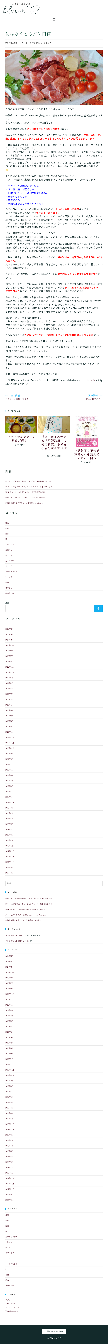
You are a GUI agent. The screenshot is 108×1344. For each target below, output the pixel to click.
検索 (7, 603)
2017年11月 (9, 856)
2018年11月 (9, 802)
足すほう (47, 43)
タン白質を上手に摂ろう (14, 935)
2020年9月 (9, 694)
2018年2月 (9, 840)
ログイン (8, 1300)
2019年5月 (9, 775)
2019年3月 (9, 786)
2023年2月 (9, 661)
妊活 (7, 523)
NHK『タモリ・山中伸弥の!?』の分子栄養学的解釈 (25, 492)
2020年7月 (9, 699)
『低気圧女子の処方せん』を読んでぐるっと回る (87, 454)
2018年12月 (9, 797)
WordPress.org (11, 1311)
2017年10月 (9, 862)
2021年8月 (9, 688)
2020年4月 (9, 715)
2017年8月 (9, 873)
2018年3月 (9, 835)
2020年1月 (9, 732)
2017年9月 (9, 867)
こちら (91, 380)
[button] (54, 19)
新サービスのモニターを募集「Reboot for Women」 (26, 497)
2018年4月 (9, 829)
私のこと (8, 588)
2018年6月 (9, 818)
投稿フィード (10, 1303)
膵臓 (7, 533)
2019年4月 (9, 780)
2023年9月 (9, 650)
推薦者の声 (9, 593)
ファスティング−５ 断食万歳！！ (21, 438)
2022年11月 (9, 672)
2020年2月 (9, 726)
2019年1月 (9, 791)
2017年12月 (9, 851)
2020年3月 (9, 721)
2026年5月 (9, 629)
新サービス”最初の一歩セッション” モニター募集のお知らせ (28, 481)
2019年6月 (9, 770)
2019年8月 (9, 759)
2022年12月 (9, 667)
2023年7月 (9, 656)
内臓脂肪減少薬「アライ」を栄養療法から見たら (24, 503)
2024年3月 (9, 639)
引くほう (8, 577)
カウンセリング (11, 544)
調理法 (8, 528)
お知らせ (8, 550)
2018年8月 (9, 807)
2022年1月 (9, 677)
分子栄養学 (35, 43)
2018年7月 (9, 813)
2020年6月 (9, 705)
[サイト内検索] (54, 883)
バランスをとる (11, 571)
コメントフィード (12, 1307)
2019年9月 (9, 753)
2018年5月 (9, 824)
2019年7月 (9, 764)
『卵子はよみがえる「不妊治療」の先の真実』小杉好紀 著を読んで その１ (54, 444)
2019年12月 (9, 737)
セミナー (8, 555)
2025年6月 (9, 634)
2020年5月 (9, 710)
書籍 (7, 582)
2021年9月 (9, 683)
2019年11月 (9, 742)
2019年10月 (9, 748)
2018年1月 (9, 845)
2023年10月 (9, 645)
